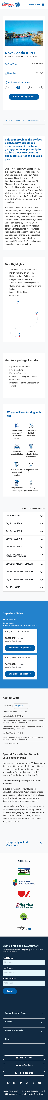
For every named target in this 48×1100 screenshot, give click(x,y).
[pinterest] (27, 1083)
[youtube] (39, 1083)
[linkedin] (21, 1083)
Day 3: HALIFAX (13, 531)
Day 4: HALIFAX (13, 539)
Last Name (8, 969)
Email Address (9, 979)
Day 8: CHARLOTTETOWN (19, 572)
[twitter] (33, 1083)
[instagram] (14, 1083)
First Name (8, 958)
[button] (20, 706)
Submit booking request (20, 648)
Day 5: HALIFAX (13, 547)
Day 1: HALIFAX (13, 516)
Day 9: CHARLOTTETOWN (19, 579)
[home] (11, 4)
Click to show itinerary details (33, 509)
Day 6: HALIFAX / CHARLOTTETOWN (15, 555)
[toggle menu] (43, 4)
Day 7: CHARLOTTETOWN (19, 564)
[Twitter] (8, 1083)
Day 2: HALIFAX (13, 523)
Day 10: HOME (12, 587)
